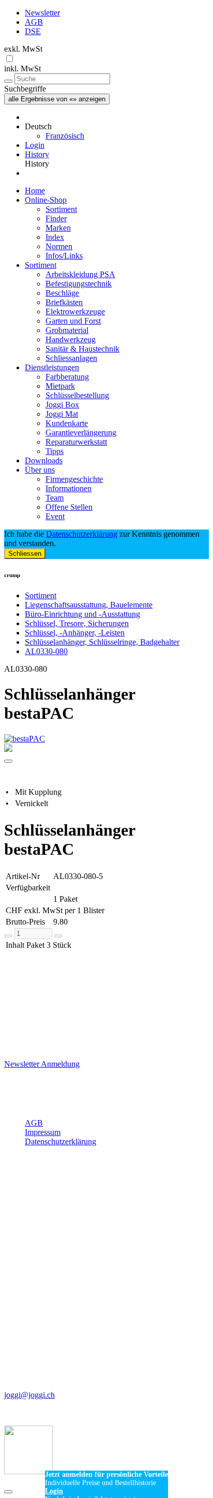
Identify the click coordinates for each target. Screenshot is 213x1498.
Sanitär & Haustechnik (82, 348)
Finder (56, 218)
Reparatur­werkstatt (76, 441)
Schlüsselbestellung (77, 395)
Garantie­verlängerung (80, 432)
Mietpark (60, 386)
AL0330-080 (46, 651)
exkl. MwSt (23, 48)
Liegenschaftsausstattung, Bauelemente (89, 604)
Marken (58, 227)
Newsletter (42, 12)
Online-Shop (46, 199)
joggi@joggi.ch (29, 1394)
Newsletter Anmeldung (42, 1064)
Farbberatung (67, 376)
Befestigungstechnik (78, 283)
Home (35, 190)
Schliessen (24, 553)
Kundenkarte (66, 423)
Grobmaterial (66, 330)
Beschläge (62, 293)
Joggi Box (62, 404)
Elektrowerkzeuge (75, 311)
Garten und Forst (73, 320)
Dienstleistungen (52, 367)
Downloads (44, 460)
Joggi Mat (61, 414)
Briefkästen (64, 302)
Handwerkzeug (70, 339)
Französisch (64, 135)
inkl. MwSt (22, 68)
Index (54, 237)
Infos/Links (64, 255)
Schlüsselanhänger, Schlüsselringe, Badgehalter (102, 642)
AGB (34, 22)
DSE (33, 31)
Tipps (54, 451)
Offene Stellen (69, 507)
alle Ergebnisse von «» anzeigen (56, 99)
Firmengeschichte (74, 479)
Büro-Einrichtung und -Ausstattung (82, 614)
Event (55, 516)
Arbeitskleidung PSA (80, 274)
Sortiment (61, 209)
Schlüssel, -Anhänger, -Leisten (75, 632)
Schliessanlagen (71, 358)
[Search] (8, 81)
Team (54, 497)
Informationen (68, 488)
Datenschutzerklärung (81, 533)
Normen (58, 246)
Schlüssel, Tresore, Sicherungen (77, 623)
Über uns (40, 469)
